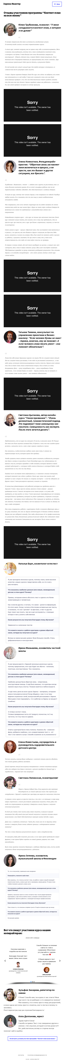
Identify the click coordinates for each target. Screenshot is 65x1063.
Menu (58, 4)
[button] (5, 960)
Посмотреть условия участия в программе (32, 1038)
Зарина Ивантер (11, 3)
